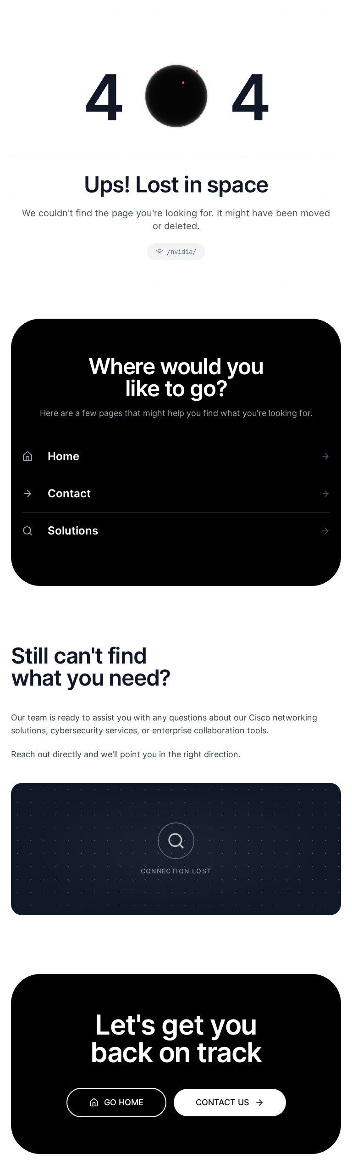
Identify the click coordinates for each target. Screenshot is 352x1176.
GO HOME (123, 1102)
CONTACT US (222, 1102)
